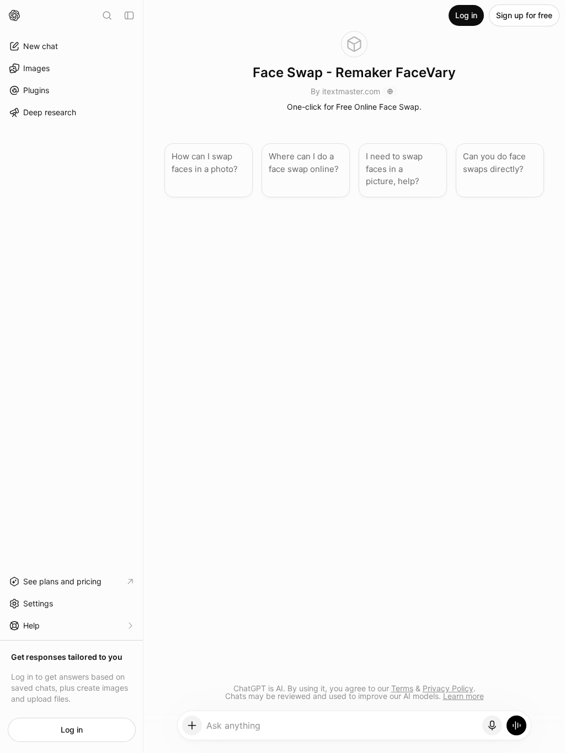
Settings (38, 603)
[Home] (14, 15)
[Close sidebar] (129, 15)
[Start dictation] (492, 725)
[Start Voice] (516, 725)
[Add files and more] (192, 725)
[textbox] (342, 729)
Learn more (463, 696)
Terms (402, 688)
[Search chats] (107, 15)
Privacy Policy (448, 688)
